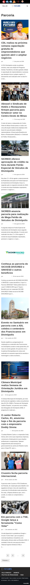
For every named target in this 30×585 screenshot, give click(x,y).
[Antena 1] (18, 1)
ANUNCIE (16, 572)
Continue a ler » (11, 79)
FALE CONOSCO (6, 572)
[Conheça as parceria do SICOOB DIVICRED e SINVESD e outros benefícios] (15, 253)
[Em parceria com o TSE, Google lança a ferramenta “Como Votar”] (15, 507)
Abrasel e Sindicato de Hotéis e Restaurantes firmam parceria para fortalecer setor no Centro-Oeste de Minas (14, 109)
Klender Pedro (7, 276)
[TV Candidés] (22, 1)
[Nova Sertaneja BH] (7, 1)
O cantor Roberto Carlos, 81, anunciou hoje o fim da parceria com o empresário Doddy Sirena (13, 421)
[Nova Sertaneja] (10, 1)
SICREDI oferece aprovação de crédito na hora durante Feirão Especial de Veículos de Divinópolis (14, 165)
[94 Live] (3, 1)
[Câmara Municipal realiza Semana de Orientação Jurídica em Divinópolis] (15, 370)
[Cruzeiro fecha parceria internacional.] (15, 461)
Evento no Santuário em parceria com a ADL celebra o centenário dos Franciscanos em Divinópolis (14, 328)
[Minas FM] (14, 1)
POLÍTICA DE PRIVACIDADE (10, 575)
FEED (22, 575)
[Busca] (27, 6)
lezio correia (6, 430)
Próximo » (5, 560)
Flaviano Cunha (7, 61)
